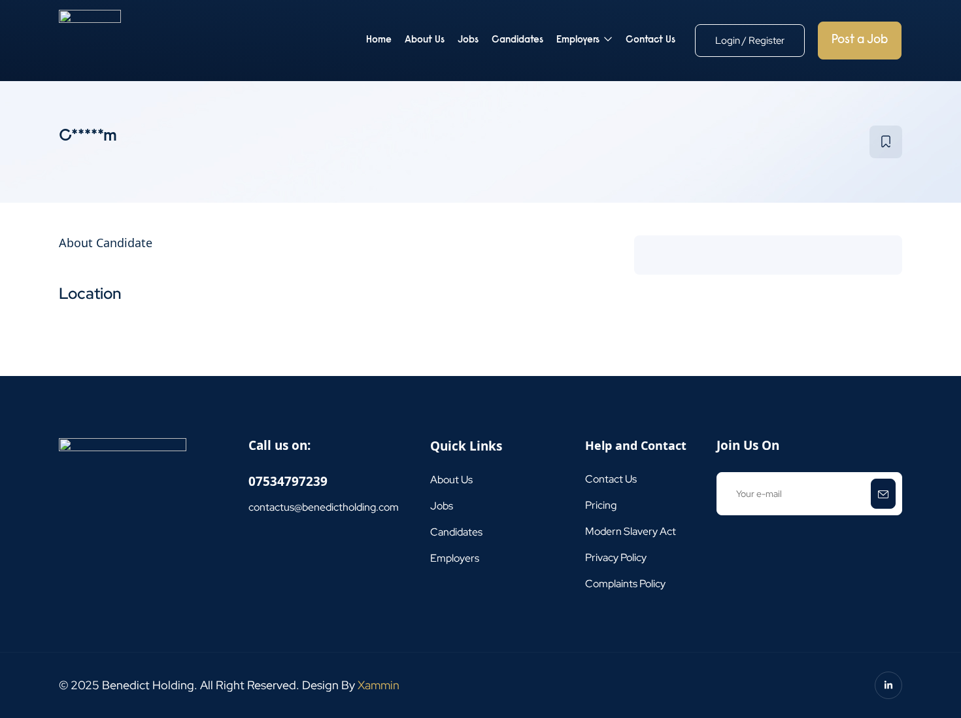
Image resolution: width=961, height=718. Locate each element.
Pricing (600, 505)
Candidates (517, 40)
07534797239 (288, 481)
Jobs (468, 40)
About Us (425, 40)
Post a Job (860, 40)
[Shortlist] (885, 142)
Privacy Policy (616, 557)
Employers (579, 40)
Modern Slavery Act (630, 531)
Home (379, 40)
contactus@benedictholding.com (323, 507)
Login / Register (749, 40)
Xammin (378, 684)
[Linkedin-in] (888, 685)
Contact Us (650, 40)
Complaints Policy (625, 583)
